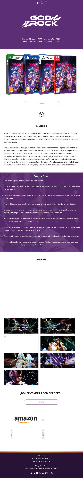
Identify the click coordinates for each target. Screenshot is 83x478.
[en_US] (52, 473)
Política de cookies (41, 461)
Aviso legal (41, 456)
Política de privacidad (41, 458)
